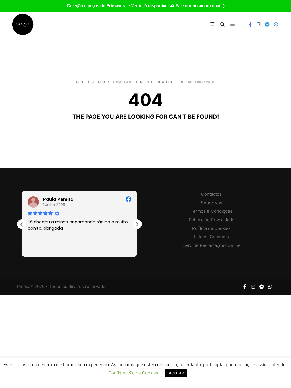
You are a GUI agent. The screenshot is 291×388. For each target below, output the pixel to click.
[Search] (222, 24)
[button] (137, 224)
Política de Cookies (211, 228)
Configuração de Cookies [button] (133, 373)
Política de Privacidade (211, 219)
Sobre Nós (211, 202)
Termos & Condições (211, 211)
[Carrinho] (212, 24)
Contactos (211, 194)
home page (123, 82)
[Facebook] (250, 24)
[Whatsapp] (276, 24)
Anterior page (201, 82)
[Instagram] (259, 24)
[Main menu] (233, 24)
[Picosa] (22, 24)
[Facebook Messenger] (267, 24)
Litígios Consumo (211, 236)
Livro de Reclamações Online (211, 245)
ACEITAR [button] (176, 373)
